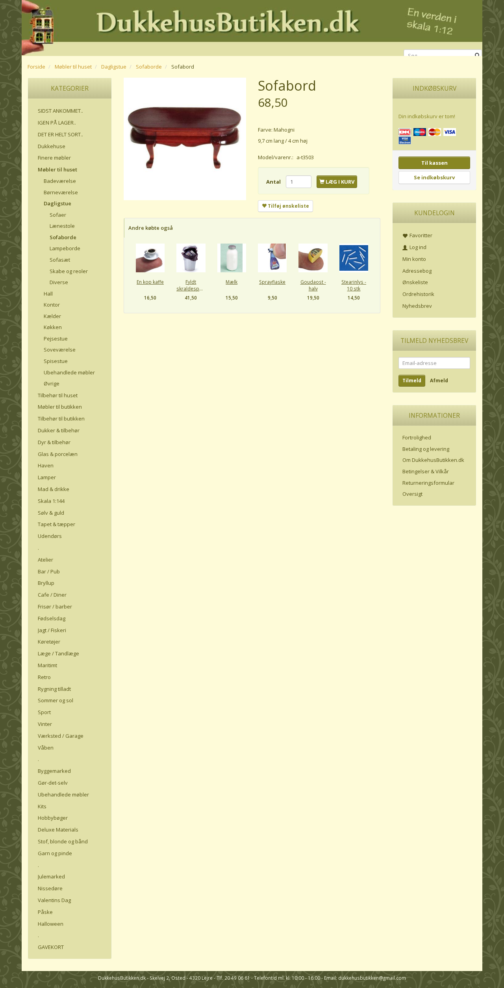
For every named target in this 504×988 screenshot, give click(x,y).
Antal (274, 181)
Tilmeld (411, 380)
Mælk (231, 282)
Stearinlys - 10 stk (353, 285)
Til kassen (434, 162)
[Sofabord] (185, 139)
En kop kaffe (150, 282)
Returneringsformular (428, 482)
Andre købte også (150, 227)
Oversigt (412, 493)
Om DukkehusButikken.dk (433, 459)
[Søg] (477, 56)
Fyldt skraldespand (190, 285)
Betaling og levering (425, 448)
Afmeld (439, 380)
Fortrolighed (416, 437)
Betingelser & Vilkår (425, 471)
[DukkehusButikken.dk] (252, 27)
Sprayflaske (272, 282)
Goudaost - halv (313, 285)
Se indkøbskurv (434, 177)
